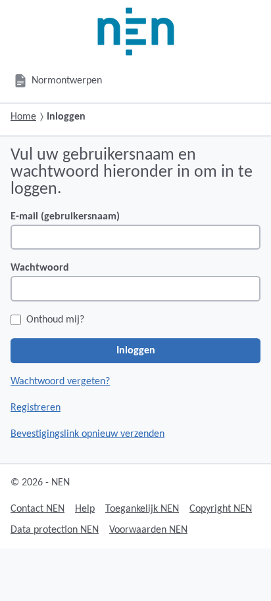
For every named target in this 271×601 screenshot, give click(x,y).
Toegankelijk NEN (142, 509)
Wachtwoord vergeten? (60, 381)
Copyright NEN (220, 509)
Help (85, 509)
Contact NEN (37, 509)
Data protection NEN (55, 530)
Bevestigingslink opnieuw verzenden (87, 434)
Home (23, 117)
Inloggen (135, 350)
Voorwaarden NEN (148, 530)
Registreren (36, 408)
